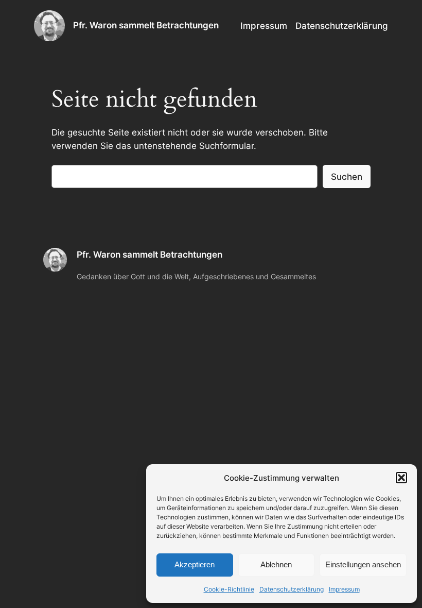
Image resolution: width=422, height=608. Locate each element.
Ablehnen (276, 564)
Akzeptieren (194, 564)
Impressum (344, 589)
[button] (401, 477)
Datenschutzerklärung (291, 589)
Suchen (346, 177)
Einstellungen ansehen (363, 564)
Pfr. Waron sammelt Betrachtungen (146, 25)
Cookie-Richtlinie (229, 589)
